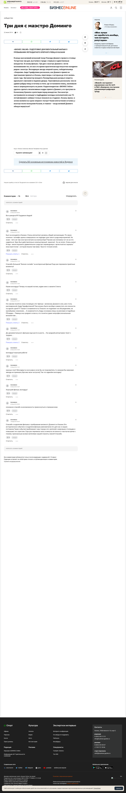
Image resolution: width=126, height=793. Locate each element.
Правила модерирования (12, 461)
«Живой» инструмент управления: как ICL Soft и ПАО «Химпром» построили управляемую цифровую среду (106, 87)
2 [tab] (103, 97)
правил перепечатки (72, 783)
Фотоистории (33, 741)
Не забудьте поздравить (61, 735)
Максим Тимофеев (34, 148)
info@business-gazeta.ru (102, 739)
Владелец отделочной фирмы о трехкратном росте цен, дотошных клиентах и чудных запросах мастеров (106, 45)
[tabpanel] (107, 35)
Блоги (6, 738)
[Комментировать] (85, 37)
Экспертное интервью (64, 725)
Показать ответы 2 (12, 323)
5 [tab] (106, 97)
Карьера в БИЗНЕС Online (12, 751)
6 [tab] (107, 97)
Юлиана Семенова (23, 148)
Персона (6, 735)
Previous (95, 53)
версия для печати (71, 182)
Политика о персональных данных (62, 776)
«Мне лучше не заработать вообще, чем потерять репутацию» (106, 36)
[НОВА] (30, 8)
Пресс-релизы (8, 741)
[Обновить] (85, 193)
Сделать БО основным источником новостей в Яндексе (46, 162)
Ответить (9, 223)
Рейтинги (56, 738)
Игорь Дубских (43, 148)
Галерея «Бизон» (58, 751)
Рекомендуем (99, 80)
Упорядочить (71, 196)
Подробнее (97, 788)
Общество (9, 18)
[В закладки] (85, 43)
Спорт (9, 725)
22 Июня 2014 (8, 32)
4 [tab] (105, 97)
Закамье (13, 7)
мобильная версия (60, 768)
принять (118, 788)
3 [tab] (104, 97)
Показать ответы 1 (12, 254)
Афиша (6, 731)
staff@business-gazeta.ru (102, 753)
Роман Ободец (109, 25)
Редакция (7, 747)
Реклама (32, 747)
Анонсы (31, 731)
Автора (33, 196)
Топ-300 (55, 754)
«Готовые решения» (110, 27)
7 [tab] (108, 97)
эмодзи (14, 219)
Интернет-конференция (60, 731)
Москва (104, 2)
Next (120, 53)
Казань (91, 2)
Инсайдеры (57, 741)
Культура (33, 725)
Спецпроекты (58, 747)
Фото (30, 738)
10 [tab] (111, 97)
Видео (30, 735)
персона (97, 19)
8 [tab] (109, 97)
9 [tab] (110, 97)
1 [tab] (102, 97)
